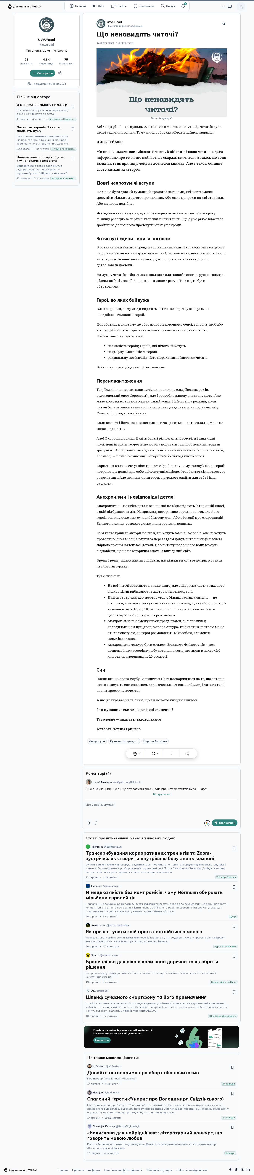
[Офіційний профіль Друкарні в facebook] (230, 1169)
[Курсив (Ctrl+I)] (96, 823)
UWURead (46, 39)
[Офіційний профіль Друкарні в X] (242, 1169)
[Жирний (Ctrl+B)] (89, 823)
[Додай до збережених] (73, 106)
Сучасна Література (124, 741)
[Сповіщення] (183, 6)
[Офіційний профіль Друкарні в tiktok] (236, 1169)
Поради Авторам (155, 741)
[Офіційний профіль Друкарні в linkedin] (248, 1169)
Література (97, 741)
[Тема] (230, 6)
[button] (183, 6)
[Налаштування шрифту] (223, 23)
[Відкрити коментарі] (153, 753)
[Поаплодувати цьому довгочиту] (135, 753)
